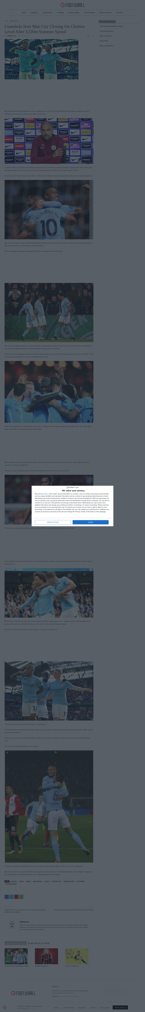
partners (46, 494)
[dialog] (72, 506)
